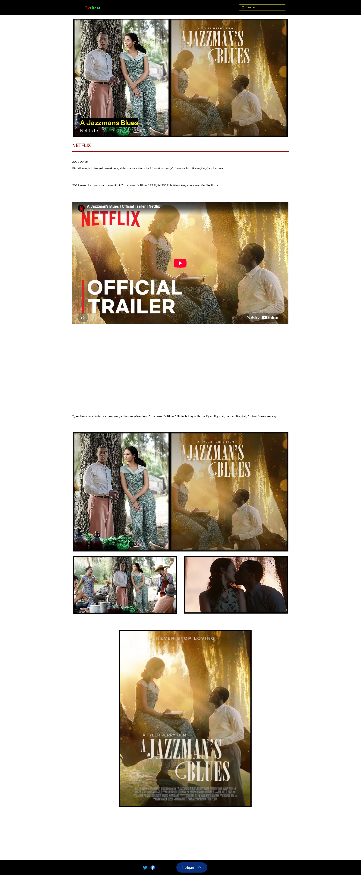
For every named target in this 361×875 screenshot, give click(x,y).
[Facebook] (152, 867)
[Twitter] (145, 867)
